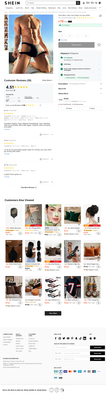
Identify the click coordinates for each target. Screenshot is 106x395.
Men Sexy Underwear (51, 12)
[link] (88, 3)
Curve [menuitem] (64, 8)
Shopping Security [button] (69, 75)
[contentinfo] (79, 372)
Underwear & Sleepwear (16, 12)
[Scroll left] (97, 8)
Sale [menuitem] (32, 8)
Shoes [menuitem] (80, 8)
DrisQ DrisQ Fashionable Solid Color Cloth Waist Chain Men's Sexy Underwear (14, 264)
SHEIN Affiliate (33, 348)
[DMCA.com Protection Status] (60, 377)
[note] (33, 226)
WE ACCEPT (57, 368)
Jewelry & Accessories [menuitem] (91, 8)
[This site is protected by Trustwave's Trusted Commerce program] (55, 377)
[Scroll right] (100, 8)
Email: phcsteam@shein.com (11, 367)
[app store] (90, 339)
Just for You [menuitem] (19, 8)
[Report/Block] (52, 134)
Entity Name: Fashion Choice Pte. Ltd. (13, 361)
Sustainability (7, 342)
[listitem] (14, 220)
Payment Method (33, 341)
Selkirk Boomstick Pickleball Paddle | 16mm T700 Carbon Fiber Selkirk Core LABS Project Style (14, 228)
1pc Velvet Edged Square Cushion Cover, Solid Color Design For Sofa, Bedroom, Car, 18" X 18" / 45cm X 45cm (72, 228)
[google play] (94, 339)
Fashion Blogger (7, 339)
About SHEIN (7, 337)
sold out (76, 45)
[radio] (61, 36)
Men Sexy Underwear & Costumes (34, 12)
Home (6, 12)
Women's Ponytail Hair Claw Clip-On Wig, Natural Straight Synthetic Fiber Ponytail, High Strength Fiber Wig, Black (33, 264)
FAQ (30, 351)
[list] (70, 338)
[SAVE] (99, 45)
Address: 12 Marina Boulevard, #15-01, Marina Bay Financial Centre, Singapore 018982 (22, 364)
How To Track (19, 348)
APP (90, 334)
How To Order (20, 346)
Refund (18, 343)
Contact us (32, 338)
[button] (96, 3)
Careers (5, 344)
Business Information (10, 358)
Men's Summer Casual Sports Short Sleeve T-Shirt (72, 300)
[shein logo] (12, 3)
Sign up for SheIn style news (64, 344)
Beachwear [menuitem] (52, 8)
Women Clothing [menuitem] (41, 8)
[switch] (40, 105)
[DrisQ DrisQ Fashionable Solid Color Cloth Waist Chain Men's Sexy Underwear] (13, 251)
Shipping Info (19, 338)
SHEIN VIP (32, 346)
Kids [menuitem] (59, 8)
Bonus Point (32, 343)
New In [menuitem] (27, 8)
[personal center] (84, 3)
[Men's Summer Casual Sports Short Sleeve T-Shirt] (72, 287)
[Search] (78, 3)
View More (53, 313)
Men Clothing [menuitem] (72, 8)
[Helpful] (41, 134)
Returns (18, 341)
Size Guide (19, 351)
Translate (7, 129)
